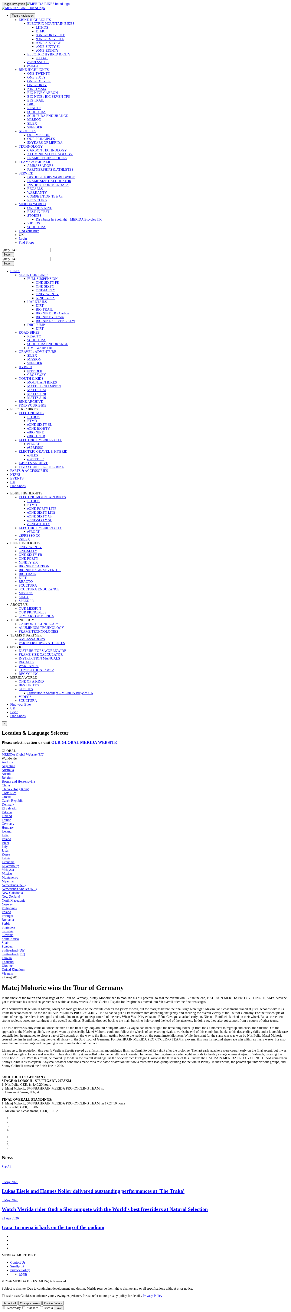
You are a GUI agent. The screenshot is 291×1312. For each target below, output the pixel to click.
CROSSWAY (36, 374)
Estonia (7, 812)
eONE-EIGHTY (47, 50)
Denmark (8, 804)
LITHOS (42, 27)
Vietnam (7, 973)
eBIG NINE (35, 432)
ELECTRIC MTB (31, 413)
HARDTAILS (37, 302)
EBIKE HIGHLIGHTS (35, 20)
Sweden (7, 946)
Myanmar (8, 881)
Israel (5, 843)
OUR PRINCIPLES (41, 139)
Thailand (8, 962)
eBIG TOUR (36, 436)
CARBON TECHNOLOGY (47, 150)
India (5, 835)
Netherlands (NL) (14, 885)
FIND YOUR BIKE (32, 405)
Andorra (7, 762)
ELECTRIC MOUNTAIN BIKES (50, 23)
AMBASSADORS (40, 165)
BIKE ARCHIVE (31, 401)
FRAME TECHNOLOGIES (47, 158)
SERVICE (26, 173)
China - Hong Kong (15, 789)
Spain (5, 942)
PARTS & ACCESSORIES (29, 470)
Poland (6, 912)
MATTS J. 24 (36, 390)
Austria (7, 774)
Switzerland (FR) (13, 954)
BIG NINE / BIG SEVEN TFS (48, 96)
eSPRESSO (35, 447)
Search (7, 254)
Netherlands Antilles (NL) (19, 889)
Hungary (8, 827)
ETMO (41, 31)
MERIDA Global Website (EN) (23, 754)
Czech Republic (12, 800)
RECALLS (35, 188)
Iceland (7, 831)
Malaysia (8, 870)
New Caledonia (12, 893)
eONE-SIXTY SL (48, 46)
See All (7, 1166)
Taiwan (7, 958)
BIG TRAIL (35, 100)
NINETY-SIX (36, 89)
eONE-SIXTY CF (48, 43)
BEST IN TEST (38, 212)
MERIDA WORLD (32, 204)
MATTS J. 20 (36, 394)
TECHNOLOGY (31, 146)
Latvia (6, 858)
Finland (7, 816)
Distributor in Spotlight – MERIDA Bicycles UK (69, 219)
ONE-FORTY (37, 85)
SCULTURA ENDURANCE (47, 116)
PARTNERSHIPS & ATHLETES (50, 169)
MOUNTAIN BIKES (33, 275)
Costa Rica (9, 793)
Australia (8, 770)
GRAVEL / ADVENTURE (37, 351)
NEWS (15, 474)
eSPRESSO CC (38, 62)
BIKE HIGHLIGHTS (34, 69)
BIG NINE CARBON (42, 92)
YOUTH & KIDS (31, 378)
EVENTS (17, 478)
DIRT (31, 104)
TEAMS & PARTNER (34, 162)
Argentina (8, 766)
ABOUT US (27, 131)
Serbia (6, 923)
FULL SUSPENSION (42, 278)
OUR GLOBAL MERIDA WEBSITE (84, 742)
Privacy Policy (20, 1270)
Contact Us (17, 1262)
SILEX (32, 123)
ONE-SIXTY (36, 77)
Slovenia (7, 935)
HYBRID (25, 367)
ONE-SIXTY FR (39, 81)
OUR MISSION (38, 135)
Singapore (8, 927)
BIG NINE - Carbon (50, 317)
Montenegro (10, 877)
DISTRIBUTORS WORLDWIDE (51, 177)
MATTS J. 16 (36, 398)
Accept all (9, 1303)
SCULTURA (36, 112)
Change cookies (30, 1303)
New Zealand (11, 896)
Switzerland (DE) (13, 950)
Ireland (6, 839)
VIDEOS (33, 223)
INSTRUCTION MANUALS (48, 185)
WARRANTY (37, 192)
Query (6, 250)
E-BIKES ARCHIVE (33, 463)
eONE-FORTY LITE (50, 35)
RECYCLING (37, 200)
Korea (6, 854)
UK (12, 708)
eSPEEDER (35, 459)
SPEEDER (34, 127)
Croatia (7, 797)
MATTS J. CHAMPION (44, 386)
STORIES (34, 215)
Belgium (7, 777)
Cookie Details (53, 1303)
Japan (5, 850)
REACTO (34, 108)
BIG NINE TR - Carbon (52, 313)
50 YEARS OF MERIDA (45, 142)
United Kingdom (13, 969)
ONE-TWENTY (38, 73)
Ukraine (7, 966)
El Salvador (9, 808)
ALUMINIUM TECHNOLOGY (50, 154)
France (6, 820)
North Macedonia (13, 900)
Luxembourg (10, 866)
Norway (7, 904)
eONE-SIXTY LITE (50, 39)
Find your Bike (29, 231)
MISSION (34, 119)
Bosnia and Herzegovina (18, 781)
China (6, 785)
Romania (8, 919)
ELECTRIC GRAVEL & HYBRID (43, 451)
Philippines (9, 908)
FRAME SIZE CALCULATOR (49, 181)
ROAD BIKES (29, 332)
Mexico (7, 873)
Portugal (7, 916)
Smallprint (17, 1266)
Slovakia (7, 931)
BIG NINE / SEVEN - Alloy (55, 321)
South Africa (10, 939)
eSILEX (33, 66)
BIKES (15, 271)
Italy (5, 847)
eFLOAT (42, 58)
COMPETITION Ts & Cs (45, 196)
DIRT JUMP (36, 325)
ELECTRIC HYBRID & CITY (49, 54)
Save (58, 1308)
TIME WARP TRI (39, 348)
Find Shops (26, 242)
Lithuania (8, 862)
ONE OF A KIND (39, 208)
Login (23, 238)
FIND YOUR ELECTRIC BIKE (41, 467)
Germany (8, 823)
